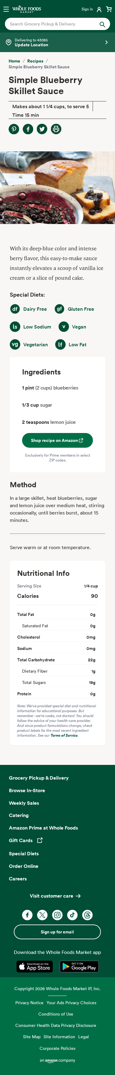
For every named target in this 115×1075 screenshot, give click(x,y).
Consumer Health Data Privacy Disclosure (55, 1025)
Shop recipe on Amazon (54, 440)
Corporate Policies (57, 1048)
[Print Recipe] (56, 129)
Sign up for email (57, 932)
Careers (18, 878)
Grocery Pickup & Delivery (39, 777)
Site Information (59, 1036)
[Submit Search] (102, 24)
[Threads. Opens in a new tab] (87, 915)
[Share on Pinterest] (14, 129)
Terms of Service (64, 735)
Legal (83, 1036)
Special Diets (24, 853)
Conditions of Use (55, 1014)
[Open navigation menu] (6, 9)
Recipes (35, 61)
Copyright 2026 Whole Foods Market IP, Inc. (57, 988)
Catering (19, 815)
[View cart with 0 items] (109, 9)
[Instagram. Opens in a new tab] (57, 915)
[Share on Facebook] (28, 129)
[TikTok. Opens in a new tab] (72, 915)
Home (14, 61)
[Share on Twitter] (42, 129)
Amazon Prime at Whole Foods (43, 827)
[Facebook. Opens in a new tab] (27, 915)
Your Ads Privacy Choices (71, 1002)
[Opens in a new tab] (35, 966)
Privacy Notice (29, 1002)
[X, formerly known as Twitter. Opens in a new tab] (42, 915)
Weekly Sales (24, 803)
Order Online (23, 866)
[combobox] (53, 24)
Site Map (31, 1036)
